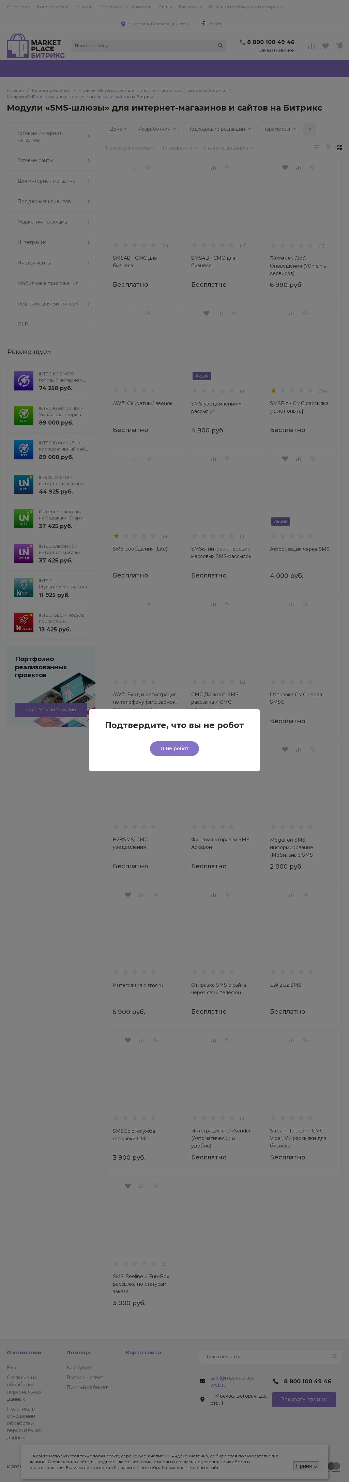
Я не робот (174, 748)
